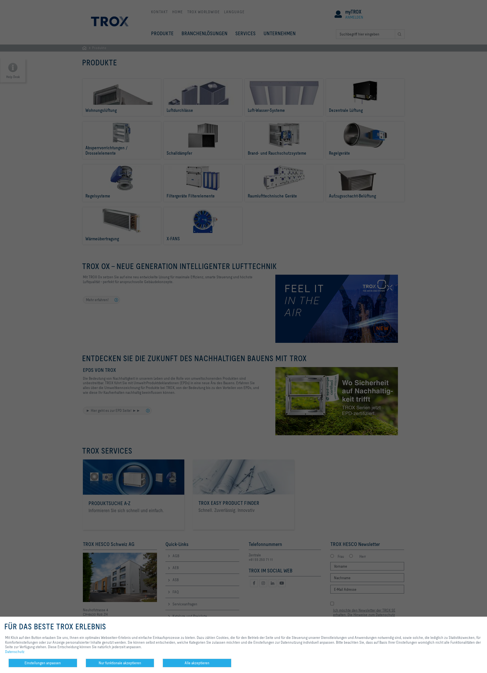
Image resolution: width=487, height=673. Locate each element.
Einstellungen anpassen (43, 663)
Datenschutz (15, 651)
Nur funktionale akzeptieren (120, 663)
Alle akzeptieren (197, 663)
